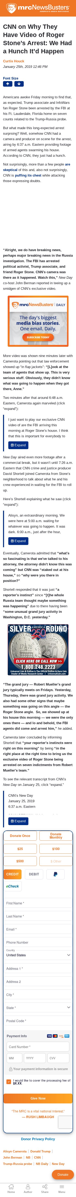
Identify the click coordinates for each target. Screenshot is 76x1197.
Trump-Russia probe (17, 1164)
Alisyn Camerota (15, 1151)
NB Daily (42, 1164)
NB (28, 1157)
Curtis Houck (13, 61)
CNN (37, 1157)
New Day (58, 1164)
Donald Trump (40, 1151)
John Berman (12, 1157)
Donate (63, 1175)
